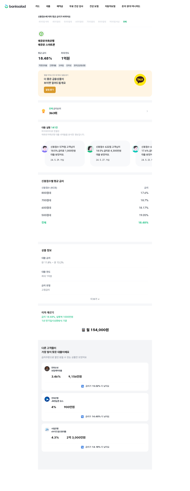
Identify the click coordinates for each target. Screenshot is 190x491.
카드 (37, 6)
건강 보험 (94, 6)
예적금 (60, 6)
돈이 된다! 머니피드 (131, 6)
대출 (48, 6)
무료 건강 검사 (76, 6)
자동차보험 (110, 6)
